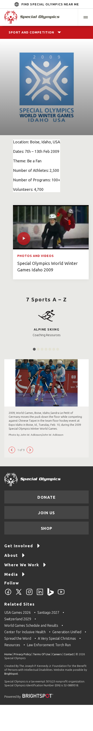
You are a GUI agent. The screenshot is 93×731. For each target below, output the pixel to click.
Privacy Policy (22, 654)
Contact (69, 654)
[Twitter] (18, 594)
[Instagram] (29, 594)
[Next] (30, 450)
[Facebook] (8, 594)
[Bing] (50, 594)
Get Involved (18, 546)
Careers (57, 654)
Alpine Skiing (46, 329)
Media (11, 574)
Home (8, 654)
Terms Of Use (41, 654)
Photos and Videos (35, 256)
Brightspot (11, 673)
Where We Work (21, 565)
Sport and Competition (31, 32)
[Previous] (12, 450)
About (11, 555)
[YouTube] (61, 594)
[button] (85, 17)
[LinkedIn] (40, 594)
